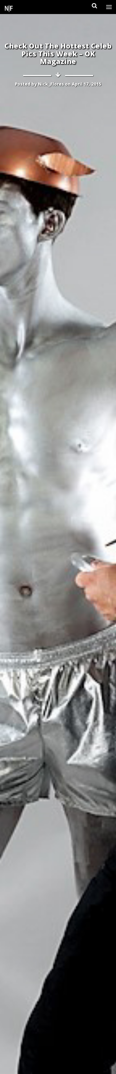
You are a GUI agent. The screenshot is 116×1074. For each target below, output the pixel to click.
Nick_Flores (51, 84)
